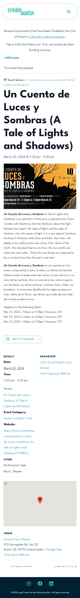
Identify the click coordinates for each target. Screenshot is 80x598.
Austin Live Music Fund (18, 418)
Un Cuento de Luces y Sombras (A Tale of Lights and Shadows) (17, 401)
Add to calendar (23, 339)
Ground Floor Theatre (17, 539)
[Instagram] (28, 583)
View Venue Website (16, 554)
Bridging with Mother (23, 567)
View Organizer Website (55, 373)
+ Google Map (53, 549)
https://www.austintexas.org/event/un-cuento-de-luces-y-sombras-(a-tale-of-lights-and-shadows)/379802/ (19, 442)
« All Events (11, 58)
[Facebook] (40, 583)
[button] (69, 11)
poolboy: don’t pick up (64, 567)
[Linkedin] (51, 583)
